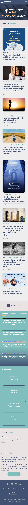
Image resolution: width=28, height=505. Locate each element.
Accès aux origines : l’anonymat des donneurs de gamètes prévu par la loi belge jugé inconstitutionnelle (13, 119)
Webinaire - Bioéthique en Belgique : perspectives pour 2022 (12, 293)
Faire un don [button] (14, 474)
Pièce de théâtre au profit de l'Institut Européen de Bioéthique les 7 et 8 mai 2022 (13, 199)
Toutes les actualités (19, 313)
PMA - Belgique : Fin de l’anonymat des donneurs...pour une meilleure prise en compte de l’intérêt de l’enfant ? (13, 87)
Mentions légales (20, 489)
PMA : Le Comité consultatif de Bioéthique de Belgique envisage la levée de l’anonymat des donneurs (14, 150)
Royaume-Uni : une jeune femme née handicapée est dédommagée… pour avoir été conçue (14, 263)
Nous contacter (7, 489)
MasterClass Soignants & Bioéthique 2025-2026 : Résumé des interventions (14, 57)
